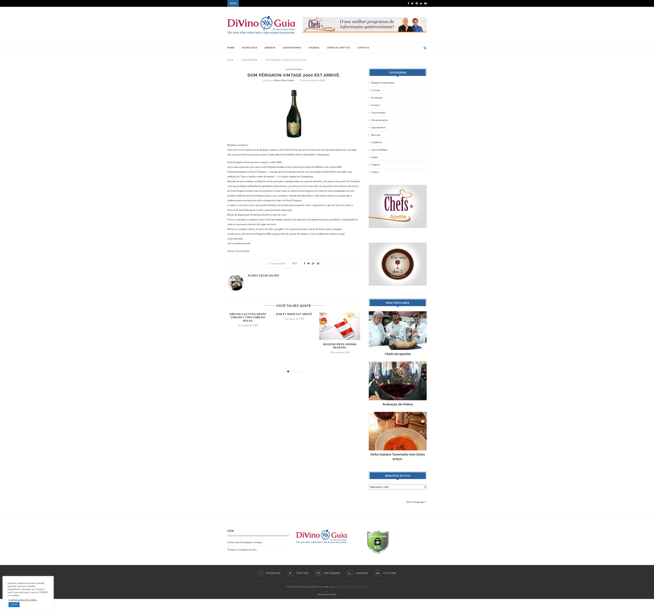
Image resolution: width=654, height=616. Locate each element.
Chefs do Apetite (398, 354)
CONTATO (363, 48)
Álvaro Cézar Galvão (284, 80)
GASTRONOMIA (292, 48)
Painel (374, 157)
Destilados (377, 97)
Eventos (375, 105)
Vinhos (375, 172)
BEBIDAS (270, 48)
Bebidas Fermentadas (382, 82)
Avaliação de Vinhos (398, 404)
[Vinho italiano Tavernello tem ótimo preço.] (398, 413)
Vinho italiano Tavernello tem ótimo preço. (397, 456)
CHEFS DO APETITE (338, 48)
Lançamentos (378, 127)
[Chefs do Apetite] (398, 312)
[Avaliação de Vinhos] (398, 363)
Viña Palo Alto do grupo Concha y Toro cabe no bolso (247, 317)
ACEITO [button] (14, 605)
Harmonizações (379, 120)
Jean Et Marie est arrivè (294, 314)
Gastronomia (378, 112)
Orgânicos (376, 142)
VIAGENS (314, 48)
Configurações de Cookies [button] (23, 599)
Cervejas (375, 90)
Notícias (375, 134)
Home (230, 59)
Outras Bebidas (249, 59)
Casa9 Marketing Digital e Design (350, 586)
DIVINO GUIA (249, 48)
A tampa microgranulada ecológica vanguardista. (265, 4)
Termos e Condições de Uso (242, 549)
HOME (231, 48)
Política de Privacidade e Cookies (244, 542)
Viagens (375, 164)
